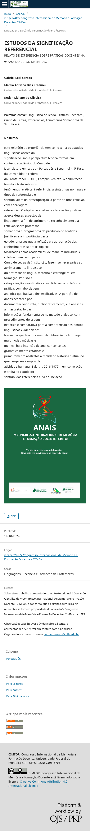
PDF (13, 516)
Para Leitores (14, 684)
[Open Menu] (4, 4)
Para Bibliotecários (17, 696)
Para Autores (14, 690)
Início (7, 14)
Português (13, 659)
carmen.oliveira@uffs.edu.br (61, 634)
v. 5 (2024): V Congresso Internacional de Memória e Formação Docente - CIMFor (43, 20)
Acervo (20, 14)
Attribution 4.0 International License (37, 783)
